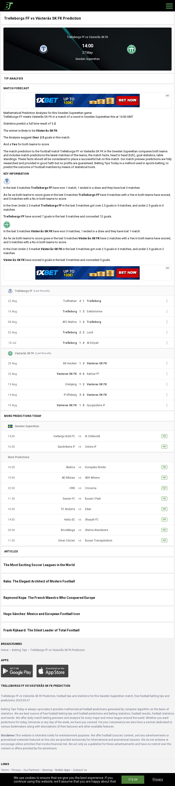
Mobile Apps (62, 770)
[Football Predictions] (7, 5)
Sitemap (47, 770)
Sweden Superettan (87, 59)
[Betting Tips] (17, 670)
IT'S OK (133, 779)
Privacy (16, 770)
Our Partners (31, 770)
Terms (5, 770)
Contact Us (80, 770)
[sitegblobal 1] (87, 100)
